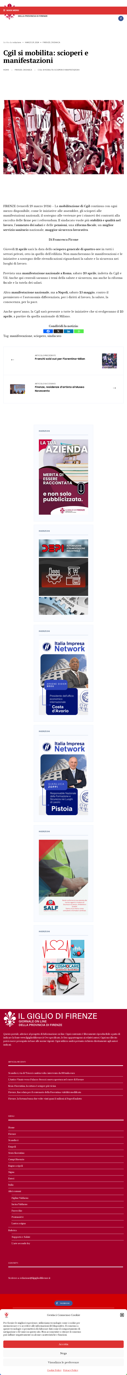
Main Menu (12, 10)
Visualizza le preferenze (63, 1362)
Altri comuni (14, 1191)
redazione (16, 42)
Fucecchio (17, 1210)
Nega (63, 1353)
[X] (58, 331)
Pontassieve (18, 1217)
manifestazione (21, 336)
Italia (10, 1185)
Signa (11, 1172)
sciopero (40, 336)
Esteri (11, 1178)
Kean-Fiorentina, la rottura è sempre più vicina (32, 1086)
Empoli (12, 1146)
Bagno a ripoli (15, 1166)
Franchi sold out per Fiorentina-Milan (60, 357)
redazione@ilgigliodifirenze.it (35, 1278)
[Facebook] (121, 18)
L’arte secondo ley (21, 1243)
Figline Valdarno (20, 1198)
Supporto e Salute (21, 1237)
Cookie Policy (54, 1370)
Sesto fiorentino (16, 1153)
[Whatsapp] (79, 331)
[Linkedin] (68, 331)
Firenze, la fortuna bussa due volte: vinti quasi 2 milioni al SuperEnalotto (45, 1098)
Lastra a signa (19, 1223)
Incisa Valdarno (19, 1204)
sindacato (54, 336)
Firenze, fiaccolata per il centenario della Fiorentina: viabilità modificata (44, 1092)
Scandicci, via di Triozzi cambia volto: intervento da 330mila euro (41, 1073)
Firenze (46, 42)
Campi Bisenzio (16, 1159)
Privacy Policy (70, 1370)
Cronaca (55, 42)
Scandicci (13, 1140)
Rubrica (12, 1230)
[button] (122, 1315)
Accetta (63, 1344)
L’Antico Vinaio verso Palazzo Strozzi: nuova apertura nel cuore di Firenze (46, 1079)
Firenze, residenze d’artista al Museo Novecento (59, 387)
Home (6, 70)
